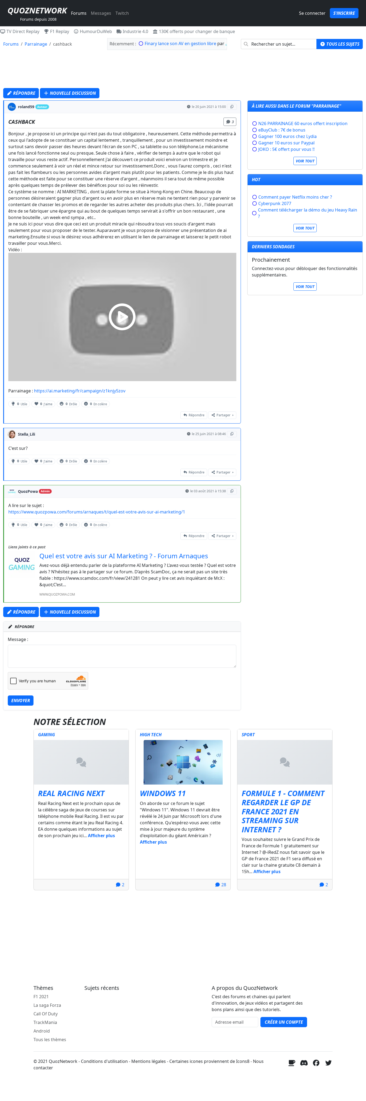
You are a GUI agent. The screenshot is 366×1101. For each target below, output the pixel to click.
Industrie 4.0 (135, 31)
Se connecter (312, 13)
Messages (101, 13)
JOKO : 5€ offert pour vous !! (286, 149)
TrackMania (45, 1022)
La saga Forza (47, 1005)
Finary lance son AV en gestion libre (180, 43)
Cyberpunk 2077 (274, 203)
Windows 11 (163, 793)
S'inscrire (344, 13)
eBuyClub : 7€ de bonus (281, 130)
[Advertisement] (183, 70)
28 (223, 885)
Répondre (23, 93)
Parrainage (36, 44)
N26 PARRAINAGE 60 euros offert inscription (303, 123)
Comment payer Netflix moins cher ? (295, 197)
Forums (79, 13)
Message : (18, 639)
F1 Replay (59, 31)
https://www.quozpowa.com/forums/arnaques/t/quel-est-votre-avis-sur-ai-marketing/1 (96, 512)
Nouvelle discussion (72, 93)
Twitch (122, 13)
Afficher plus (101, 835)
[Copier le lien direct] (232, 107)
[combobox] (279, 44)
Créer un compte (284, 1022)
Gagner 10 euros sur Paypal (286, 143)
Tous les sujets (342, 44)
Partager (223, 415)
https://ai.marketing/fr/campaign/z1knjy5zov (79, 391)
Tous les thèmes (49, 1039)
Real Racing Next (71, 793)
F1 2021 (41, 997)
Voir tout (305, 160)
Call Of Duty (45, 1014)
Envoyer (20, 700)
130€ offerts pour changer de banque (196, 31)
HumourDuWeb (95, 31)
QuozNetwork (37, 10)
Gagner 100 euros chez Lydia (287, 136)
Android (41, 1031)
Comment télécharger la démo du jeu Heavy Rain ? (307, 213)
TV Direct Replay (22, 31)
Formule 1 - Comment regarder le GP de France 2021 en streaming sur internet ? (283, 811)
